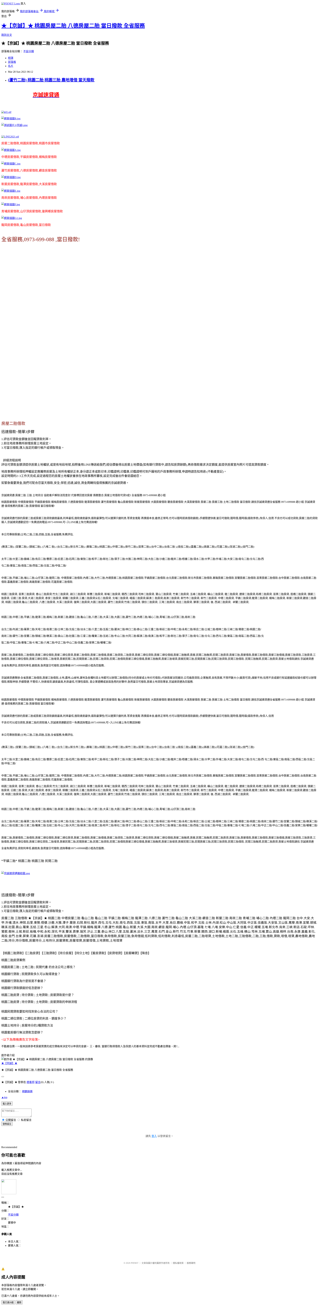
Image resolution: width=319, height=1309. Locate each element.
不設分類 (28, 51)
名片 (10, 66)
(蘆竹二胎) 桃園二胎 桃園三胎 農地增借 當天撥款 (51, 80)
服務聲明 (191, 1263)
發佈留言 (7, 1124)
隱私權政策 (178, 1263)
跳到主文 (6, 35)
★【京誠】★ (9, 1063)
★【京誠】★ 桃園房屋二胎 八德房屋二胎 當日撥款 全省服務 (73, 26)
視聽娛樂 (27, 1091)
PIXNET (134, 1263)
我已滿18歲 (8, 1302)
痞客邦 (31, 1082)
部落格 (12, 62)
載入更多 (7, 1103)
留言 (38, 1082)
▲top (4, 1097)
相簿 (10, 58)
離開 (19, 1302)
